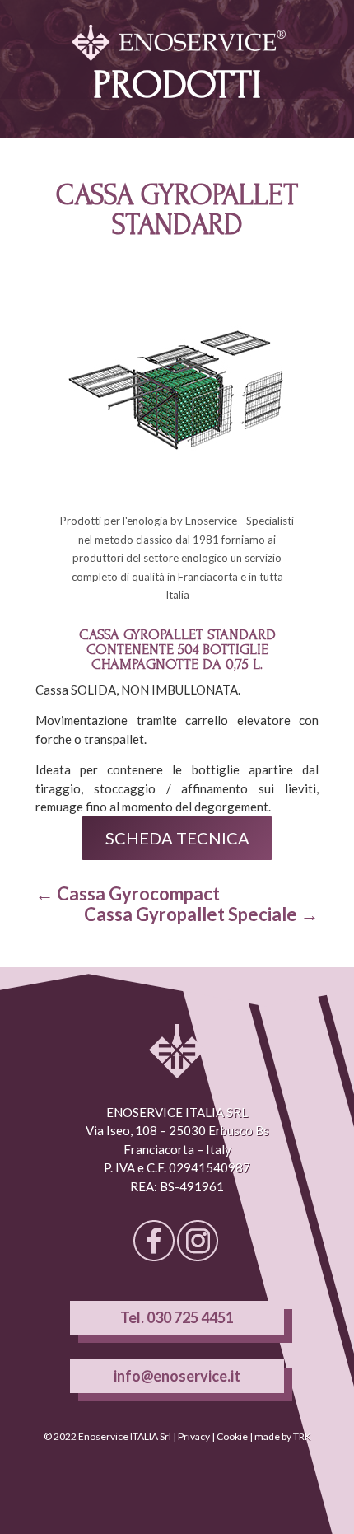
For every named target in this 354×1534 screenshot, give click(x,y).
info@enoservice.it (177, 1376)
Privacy (194, 1436)
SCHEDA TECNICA (177, 838)
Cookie (232, 1436)
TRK (302, 1436)
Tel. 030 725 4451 (177, 1317)
